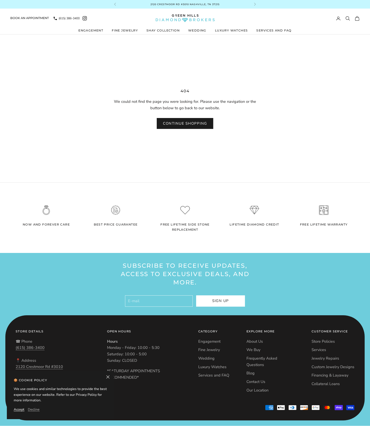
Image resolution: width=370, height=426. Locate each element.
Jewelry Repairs (325, 358)
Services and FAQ (273, 30)
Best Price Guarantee (116, 224)
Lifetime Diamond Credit (254, 224)
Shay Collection (163, 30)
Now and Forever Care (46, 224)
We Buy (253, 349)
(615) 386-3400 (69, 18)
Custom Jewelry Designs (333, 366)
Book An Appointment (29, 18)
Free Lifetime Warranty (324, 224)
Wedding (197, 30)
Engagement (90, 30)
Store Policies (323, 341)
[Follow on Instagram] (84, 18)
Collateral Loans (326, 383)
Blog (250, 373)
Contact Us (255, 381)
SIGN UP (220, 300)
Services (319, 349)
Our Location (257, 390)
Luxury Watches (231, 30)
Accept (19, 409)
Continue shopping (185, 123)
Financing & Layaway (330, 375)
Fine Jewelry (125, 30)
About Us (254, 341)
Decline (34, 409)
